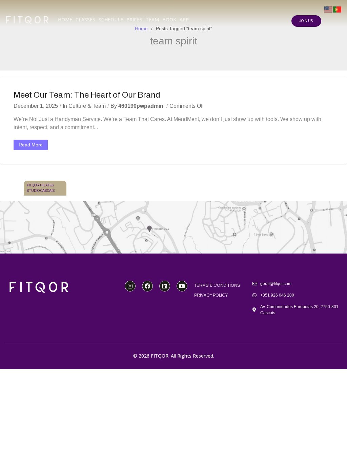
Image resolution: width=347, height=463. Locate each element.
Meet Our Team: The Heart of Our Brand (87, 94)
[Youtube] (182, 286)
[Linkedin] (164, 286)
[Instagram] (130, 286)
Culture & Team (87, 106)
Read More (31, 144)
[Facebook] (147, 286)
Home (141, 28)
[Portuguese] (337, 9)
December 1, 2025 (36, 106)
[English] (328, 9)
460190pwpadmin (140, 106)
